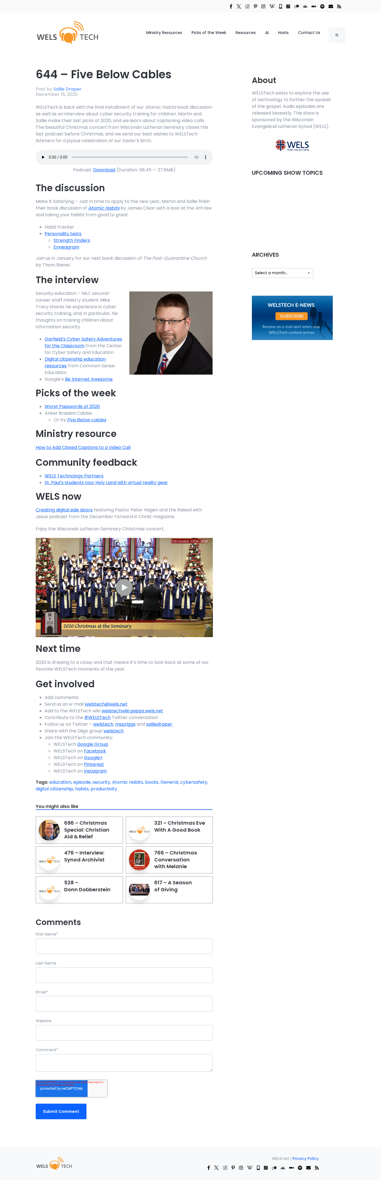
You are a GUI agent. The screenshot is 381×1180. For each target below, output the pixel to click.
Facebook (95, 751)
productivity (104, 789)
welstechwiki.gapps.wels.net (132, 711)
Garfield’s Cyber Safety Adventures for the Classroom (83, 342)
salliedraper (159, 724)
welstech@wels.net (106, 704)
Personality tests (63, 233)
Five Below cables (86, 420)
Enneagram (66, 247)
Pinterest (94, 764)
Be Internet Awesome (89, 379)
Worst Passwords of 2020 (72, 406)
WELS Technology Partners (74, 476)
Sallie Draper (67, 89)
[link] (231, 6)
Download (104, 170)
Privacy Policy (306, 1158)
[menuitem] (54, 1163)
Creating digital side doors (64, 510)
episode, (83, 782)
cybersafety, (194, 782)
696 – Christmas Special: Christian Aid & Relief (86, 829)
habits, (83, 789)
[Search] (337, 35)
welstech (103, 724)
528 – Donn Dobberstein (87, 886)
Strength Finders (72, 240)
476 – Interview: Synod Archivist (84, 856)
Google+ (93, 757)
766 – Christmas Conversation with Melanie (175, 859)
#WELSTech (97, 717)
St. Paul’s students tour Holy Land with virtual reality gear (106, 482)
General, (170, 782)
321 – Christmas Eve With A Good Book (179, 826)
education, (61, 782)
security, (102, 782)
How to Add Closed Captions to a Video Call (83, 447)
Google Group (92, 744)
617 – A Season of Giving (173, 886)
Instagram (95, 771)
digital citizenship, (55, 789)
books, (152, 782)
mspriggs (125, 724)
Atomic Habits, (128, 782)
